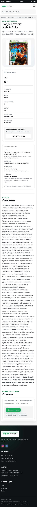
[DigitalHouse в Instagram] (2, 446)
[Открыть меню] (34, 6)
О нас (3, 491)
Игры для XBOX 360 (21, 17)
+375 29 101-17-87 (7, 455)
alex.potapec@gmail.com (8, 461)
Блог (2, 485)
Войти (21, 1)
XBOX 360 (10, 17)
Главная (3, 17)
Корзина (33, 1)
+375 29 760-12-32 (6, 1)
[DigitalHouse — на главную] (7, 6)
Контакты (4, 488)
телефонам (22, 385)
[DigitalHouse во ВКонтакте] (6, 446)
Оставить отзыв (13, 410)
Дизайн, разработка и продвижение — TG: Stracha (15, 504)
